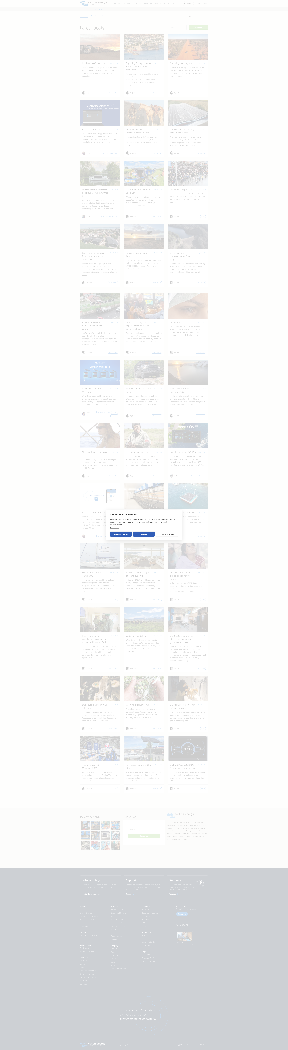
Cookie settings (167, 534)
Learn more (114, 528)
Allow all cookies (121, 534)
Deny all (143, 534)
